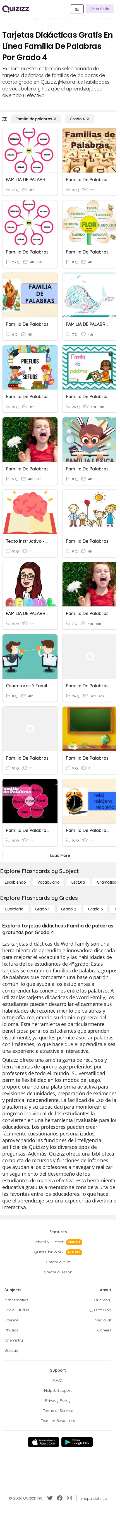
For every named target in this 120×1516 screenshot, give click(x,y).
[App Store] (43, 1442)
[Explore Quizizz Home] (15, 9)
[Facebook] (60, 1498)
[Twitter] (50, 1498)
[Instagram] (69, 1498)
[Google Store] (77, 1442)
